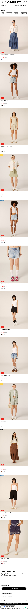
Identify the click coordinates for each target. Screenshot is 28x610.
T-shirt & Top (9, 13)
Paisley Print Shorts (5, 558)
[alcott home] (14, 2)
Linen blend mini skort (5, 192)
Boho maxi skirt (4, 466)
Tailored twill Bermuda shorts (6, 512)
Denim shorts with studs (5, 375)
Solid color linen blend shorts (6, 146)
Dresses (16, 13)
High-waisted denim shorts (6, 283)
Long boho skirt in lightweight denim (8, 54)
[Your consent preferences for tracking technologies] (25, 607)
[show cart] (26, 2)
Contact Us (15, 588)
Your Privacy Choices (9, 606)
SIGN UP (14, 579)
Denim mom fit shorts (5, 100)
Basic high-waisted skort (6, 329)
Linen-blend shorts (4, 421)
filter (4, 5)
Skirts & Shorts (24, 13)
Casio (3, 13)
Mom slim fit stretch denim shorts (7, 237)
